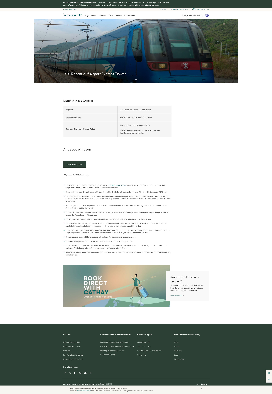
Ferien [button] (93, 16)
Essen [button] (111, 16)
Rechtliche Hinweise (70, 384)
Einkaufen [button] (102, 16)
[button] (201, 389)
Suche (164, 9)
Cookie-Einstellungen (108, 355)
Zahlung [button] (118, 16)
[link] (116, 286)
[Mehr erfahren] (136, 79)
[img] (208, 2)
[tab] (77, 175)
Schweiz (204, 384)
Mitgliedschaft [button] (129, 16)
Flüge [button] (87, 16)
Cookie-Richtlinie (83, 391)
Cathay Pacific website (118, 185)
